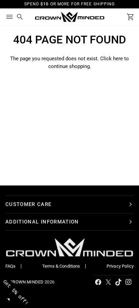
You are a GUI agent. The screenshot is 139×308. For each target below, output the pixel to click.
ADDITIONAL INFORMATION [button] (42, 222)
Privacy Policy (120, 266)
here (118, 59)
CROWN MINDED (27, 281)
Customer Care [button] (28, 204)
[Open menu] (9, 17)
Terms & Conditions (61, 266)
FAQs (10, 266)
